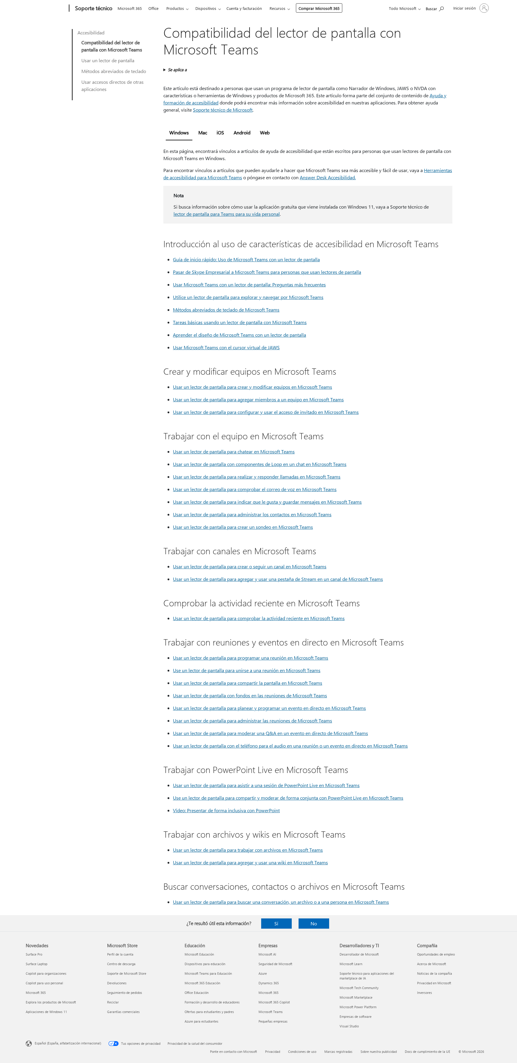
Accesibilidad (90, 32)
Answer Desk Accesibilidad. (328, 177)
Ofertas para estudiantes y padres (209, 1011)
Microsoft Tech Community (359, 987)
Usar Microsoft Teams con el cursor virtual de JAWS (226, 347)
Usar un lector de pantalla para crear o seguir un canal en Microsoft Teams (249, 566)
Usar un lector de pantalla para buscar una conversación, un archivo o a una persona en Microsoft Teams (281, 902)
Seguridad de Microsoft (275, 964)
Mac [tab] (202, 132)
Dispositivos (205, 8)
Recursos (277, 8)
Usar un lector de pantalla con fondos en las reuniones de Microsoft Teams (250, 695)
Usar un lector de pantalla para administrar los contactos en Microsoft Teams (252, 514)
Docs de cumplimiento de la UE (427, 1051)
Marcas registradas (338, 1051)
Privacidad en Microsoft (434, 983)
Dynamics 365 (268, 983)
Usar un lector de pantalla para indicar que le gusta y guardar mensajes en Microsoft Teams (267, 502)
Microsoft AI (267, 954)
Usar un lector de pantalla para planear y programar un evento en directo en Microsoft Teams (269, 708)
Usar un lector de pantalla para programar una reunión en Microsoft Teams (250, 657)
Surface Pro (34, 954)
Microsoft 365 (130, 8)
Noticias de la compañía (434, 973)
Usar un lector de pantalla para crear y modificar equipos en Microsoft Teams (252, 387)
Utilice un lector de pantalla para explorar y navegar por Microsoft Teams (248, 297)
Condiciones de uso (302, 1051)
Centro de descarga (121, 964)
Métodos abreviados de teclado (113, 71)
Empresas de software (356, 1016)
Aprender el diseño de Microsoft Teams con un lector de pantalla (239, 335)
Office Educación (197, 992)
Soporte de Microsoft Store (126, 973)
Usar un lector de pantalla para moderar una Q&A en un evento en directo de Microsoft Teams (270, 733)
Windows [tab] (179, 132)
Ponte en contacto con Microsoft (233, 1051)
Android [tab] (242, 132)
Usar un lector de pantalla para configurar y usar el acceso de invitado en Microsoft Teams (266, 412)
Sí (276, 923)
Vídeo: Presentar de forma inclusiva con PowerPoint (226, 810)
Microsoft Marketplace (356, 997)
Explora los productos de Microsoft (51, 1002)
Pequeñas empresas (273, 1021)
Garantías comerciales (123, 1011)
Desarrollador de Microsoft (359, 954)
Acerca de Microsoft (431, 964)
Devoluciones (117, 983)
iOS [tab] (220, 132)
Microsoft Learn (351, 964)
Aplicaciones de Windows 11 (46, 1011)
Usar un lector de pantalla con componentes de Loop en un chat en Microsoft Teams (259, 464)
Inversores (424, 992)
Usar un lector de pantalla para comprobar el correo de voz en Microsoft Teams (255, 489)
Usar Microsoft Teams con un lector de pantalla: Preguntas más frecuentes (249, 284)
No (314, 923)
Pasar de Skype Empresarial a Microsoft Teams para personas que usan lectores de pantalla (267, 272)
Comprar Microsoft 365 (319, 8)
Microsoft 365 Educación (202, 983)
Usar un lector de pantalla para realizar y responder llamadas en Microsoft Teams (256, 476)
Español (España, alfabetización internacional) (68, 1043)
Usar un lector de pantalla (107, 60)
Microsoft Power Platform (358, 1007)
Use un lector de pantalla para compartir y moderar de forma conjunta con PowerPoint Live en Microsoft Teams (288, 798)
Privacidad (272, 1051)
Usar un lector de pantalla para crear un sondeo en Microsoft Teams (243, 527)
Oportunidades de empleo (436, 954)
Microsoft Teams (270, 1011)
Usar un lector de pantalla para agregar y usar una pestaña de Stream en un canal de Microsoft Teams (278, 579)
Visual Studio (349, 1026)
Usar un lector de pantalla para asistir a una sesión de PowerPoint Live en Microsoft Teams (266, 785)
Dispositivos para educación (205, 964)
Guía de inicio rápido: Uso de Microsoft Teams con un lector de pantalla (246, 259)
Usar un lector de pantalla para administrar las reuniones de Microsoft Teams (252, 720)
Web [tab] (265, 132)
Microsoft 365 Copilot (274, 1002)
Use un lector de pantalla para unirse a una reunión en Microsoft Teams (246, 670)
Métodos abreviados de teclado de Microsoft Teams (226, 309)
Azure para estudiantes (201, 1021)
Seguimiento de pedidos (124, 992)
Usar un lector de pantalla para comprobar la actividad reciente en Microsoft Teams (259, 618)
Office (153, 8)
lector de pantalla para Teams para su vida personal (227, 214)
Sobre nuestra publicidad (379, 1051)
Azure (262, 973)
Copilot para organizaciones (46, 973)
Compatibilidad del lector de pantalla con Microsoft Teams (111, 46)
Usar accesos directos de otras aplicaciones (112, 85)
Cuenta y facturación (244, 8)
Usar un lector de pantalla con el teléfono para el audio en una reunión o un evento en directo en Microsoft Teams (290, 745)
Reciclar (113, 1002)
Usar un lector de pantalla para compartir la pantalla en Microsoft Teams (247, 683)
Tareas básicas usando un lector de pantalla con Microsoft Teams (240, 322)
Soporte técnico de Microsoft (223, 110)
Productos (175, 8)
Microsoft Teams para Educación (208, 973)
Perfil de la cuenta (120, 954)
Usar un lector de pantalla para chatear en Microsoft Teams (234, 451)
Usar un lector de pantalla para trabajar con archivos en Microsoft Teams (248, 850)
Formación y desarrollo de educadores (212, 1002)
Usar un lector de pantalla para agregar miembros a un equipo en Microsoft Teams (258, 399)
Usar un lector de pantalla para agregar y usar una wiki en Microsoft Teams (250, 862)
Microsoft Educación (199, 954)
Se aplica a (177, 69)
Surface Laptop (36, 964)
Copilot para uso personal (44, 983)
